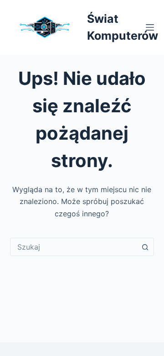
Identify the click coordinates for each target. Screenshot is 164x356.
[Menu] (150, 27)
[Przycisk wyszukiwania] (145, 247)
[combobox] (73, 247)
